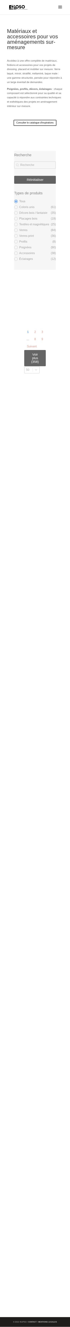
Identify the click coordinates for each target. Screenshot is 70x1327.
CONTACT (32, 1322)
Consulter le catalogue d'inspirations (35, 122)
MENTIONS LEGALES (47, 1322)
